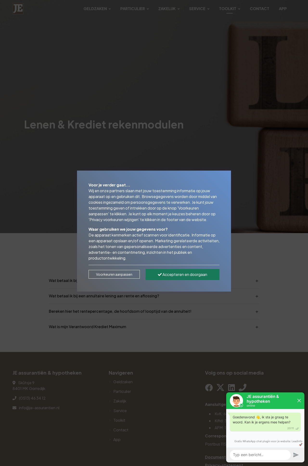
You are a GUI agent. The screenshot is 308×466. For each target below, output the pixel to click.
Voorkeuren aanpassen (114, 274)
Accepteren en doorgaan (184, 274)
